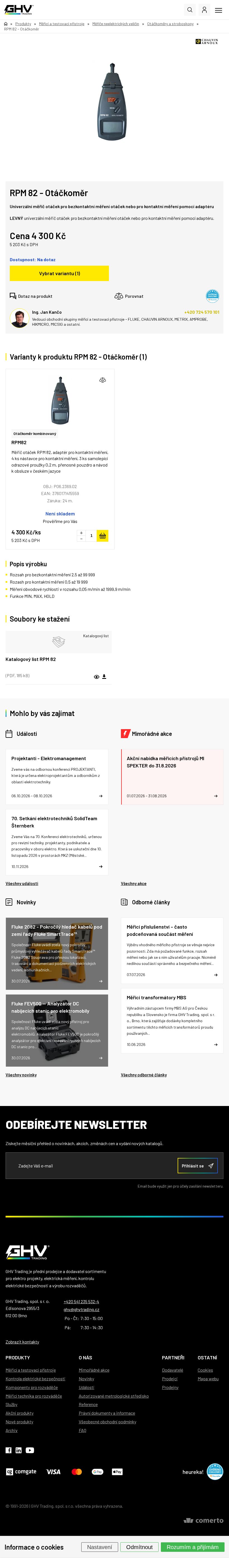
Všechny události (22, 883)
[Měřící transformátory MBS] (172, 1020)
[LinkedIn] (19, 1451)
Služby (11, 1404)
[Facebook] (8, 1451)
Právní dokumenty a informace (107, 1413)
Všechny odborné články (144, 1074)
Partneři (173, 1357)
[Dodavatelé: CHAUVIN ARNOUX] (206, 41)
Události (27, 733)
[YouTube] (30, 1451)
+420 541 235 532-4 (81, 1301)
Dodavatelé (172, 1370)
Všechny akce (134, 883)
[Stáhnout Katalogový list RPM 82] (104, 677)
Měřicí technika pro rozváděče (34, 1395)
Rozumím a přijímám (193, 1547)
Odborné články (151, 902)
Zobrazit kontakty (22, 1341)
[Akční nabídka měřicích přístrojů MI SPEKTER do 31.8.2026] (172, 777)
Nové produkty (19, 1421)
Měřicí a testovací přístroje (31, 1370)
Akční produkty (20, 1413)
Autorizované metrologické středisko (114, 1395)
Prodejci (170, 1378)
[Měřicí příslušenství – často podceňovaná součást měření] (172, 951)
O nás (85, 1357)
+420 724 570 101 (201, 312)
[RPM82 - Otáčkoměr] (112, 102)
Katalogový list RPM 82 (31, 659)
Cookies (205, 1370)
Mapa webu (208, 1378)
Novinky (26, 902)
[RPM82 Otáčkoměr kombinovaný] (60, 400)
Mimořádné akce (152, 733)
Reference (88, 1404)
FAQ (82, 1430)
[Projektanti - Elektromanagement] (57, 777)
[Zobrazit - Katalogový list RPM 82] (59, 642)
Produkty (18, 1357)
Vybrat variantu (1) (59, 273)
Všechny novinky (21, 1074)
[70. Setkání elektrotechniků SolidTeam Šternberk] (57, 842)
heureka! (193, 1471)
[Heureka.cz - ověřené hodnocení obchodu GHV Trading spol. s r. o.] (212, 296)
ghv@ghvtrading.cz (81, 1309)
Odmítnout (139, 1547)
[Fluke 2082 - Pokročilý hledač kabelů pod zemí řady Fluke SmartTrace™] (57, 954)
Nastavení (99, 1547)
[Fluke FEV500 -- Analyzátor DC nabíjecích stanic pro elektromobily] (57, 1031)
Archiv (12, 1430)
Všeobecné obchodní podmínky (107, 1421)
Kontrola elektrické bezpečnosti (35, 1378)
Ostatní (207, 1357)
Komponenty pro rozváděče (32, 1387)
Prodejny (170, 1387)
